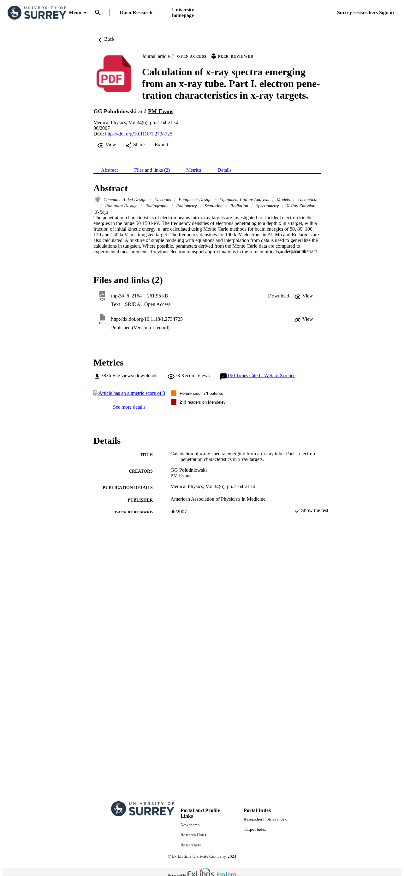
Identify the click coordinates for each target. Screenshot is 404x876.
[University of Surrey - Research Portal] (37, 13)
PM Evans (160, 111)
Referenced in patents (201, 393)
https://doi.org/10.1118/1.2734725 (138, 133)
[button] (278, 296)
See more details (129, 407)
